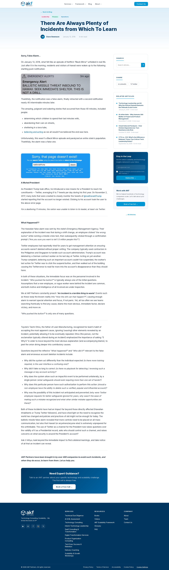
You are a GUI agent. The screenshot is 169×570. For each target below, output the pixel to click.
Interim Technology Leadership (77, 526)
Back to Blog (47, 12)
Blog (90, 4)
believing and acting (33, 132)
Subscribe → (131, 178)
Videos (97, 519)
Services (67, 4)
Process (55, 17)
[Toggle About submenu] (101, 4)
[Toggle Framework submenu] (86, 4)
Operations (65, 17)
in (28, 526)
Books (97, 516)
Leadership (45, 17)
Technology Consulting (74, 522)
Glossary (98, 526)
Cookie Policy (129, 567)
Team (126, 519)
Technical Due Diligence (74, 516)
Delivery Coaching (72, 550)
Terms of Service (102, 567)
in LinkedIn (122, 84)
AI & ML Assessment (72, 519)
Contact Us (141, 4)
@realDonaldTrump (93, 196)
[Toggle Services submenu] (73, 4)
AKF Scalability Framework (105, 522)
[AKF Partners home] (26, 4)
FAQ (96, 529)
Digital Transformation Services (77, 535)
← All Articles (131, 214)
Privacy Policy (88, 567)
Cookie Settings (142, 567)
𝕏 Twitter (134, 84)
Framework (79, 4)
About (97, 4)
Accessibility (116, 567)
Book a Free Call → (64, 487)
